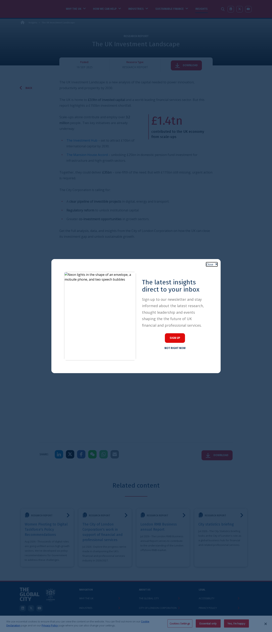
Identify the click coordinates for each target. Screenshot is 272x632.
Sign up (175, 338)
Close (209, 264)
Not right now (175, 348)
